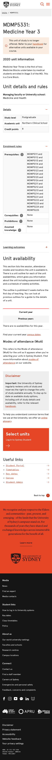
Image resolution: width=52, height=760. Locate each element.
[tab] (26, 109)
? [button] (22, 154)
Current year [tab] (26, 312)
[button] (42, 4)
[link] (26, 586)
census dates (34, 334)
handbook (38, 44)
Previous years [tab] (25, 318)
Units (4, 13)
